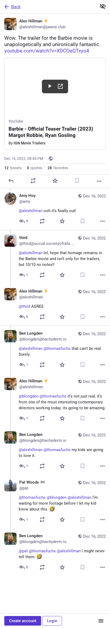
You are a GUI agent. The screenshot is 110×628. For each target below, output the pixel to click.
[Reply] (11, 180)
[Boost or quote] (33, 180)
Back (16, 6)
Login (52, 620)
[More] (99, 181)
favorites (58, 168)
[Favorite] (55, 180)
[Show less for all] (103, 6)
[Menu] (101, 621)
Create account (22, 620)
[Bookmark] (77, 180)
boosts (13, 168)
